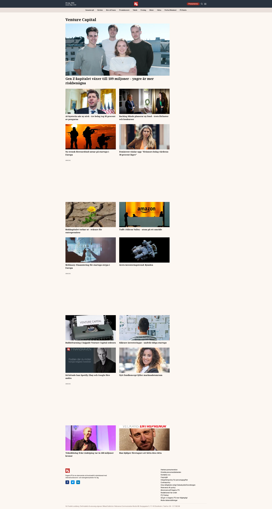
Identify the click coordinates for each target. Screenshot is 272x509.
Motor (151, 10)
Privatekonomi (124, 10)
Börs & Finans (111, 10)
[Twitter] (73, 482)
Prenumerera (193, 4)
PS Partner (165, 495)
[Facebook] (67, 482)
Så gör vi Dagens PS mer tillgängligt (174, 498)
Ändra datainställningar (169, 500)
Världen (100, 10)
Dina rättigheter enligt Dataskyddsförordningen (178, 485)
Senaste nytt (89, 10)
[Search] (201, 4)
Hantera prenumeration (169, 470)
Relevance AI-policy (168, 488)
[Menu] (205, 4)
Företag (143, 10)
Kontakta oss (165, 475)
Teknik (135, 10)
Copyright (164, 477)
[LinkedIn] (78, 482)
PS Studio (183, 10)
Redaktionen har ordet (169, 493)
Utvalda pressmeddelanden (171, 472)
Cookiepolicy (165, 482)
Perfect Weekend (170, 10)
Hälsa (159, 10)
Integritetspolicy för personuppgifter (174, 480)
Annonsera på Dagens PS (170, 490)
